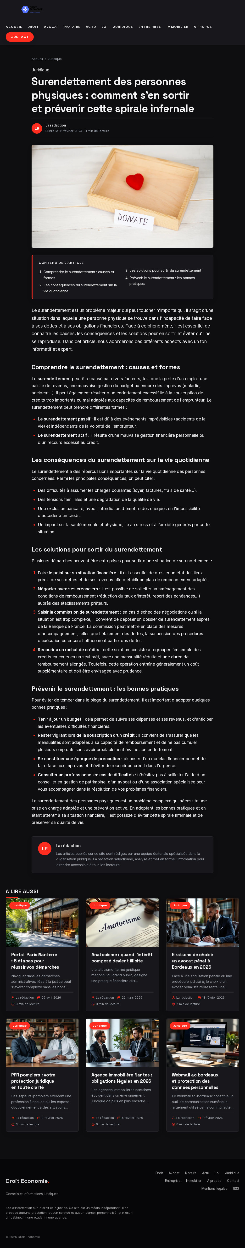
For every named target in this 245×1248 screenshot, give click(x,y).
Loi (105, 27)
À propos (203, 27)
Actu (91, 27)
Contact (20, 37)
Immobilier (178, 27)
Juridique (123, 27)
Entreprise (150, 27)
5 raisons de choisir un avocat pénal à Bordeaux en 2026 (192, 961)
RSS (236, 1188)
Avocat (51, 27)
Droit (33, 27)
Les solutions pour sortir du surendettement (165, 270)
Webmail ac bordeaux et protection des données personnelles (195, 1081)
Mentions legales (214, 1188)
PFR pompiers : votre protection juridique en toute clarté (33, 1081)
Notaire (72, 27)
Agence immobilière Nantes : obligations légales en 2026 (121, 1078)
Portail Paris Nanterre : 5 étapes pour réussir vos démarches (35, 961)
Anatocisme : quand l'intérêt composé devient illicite (121, 958)
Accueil (14, 27)
